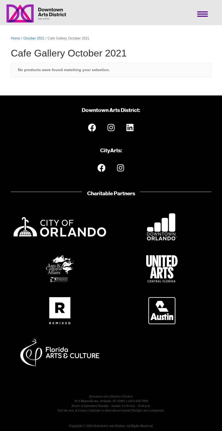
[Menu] (202, 14)
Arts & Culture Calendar (84, 410)
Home (15, 38)
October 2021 (33, 38)
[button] (92, 128)
